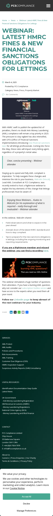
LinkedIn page (21, 299)
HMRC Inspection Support (13, 365)
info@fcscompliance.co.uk (15, 448)
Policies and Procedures (12, 351)
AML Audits (6, 347)
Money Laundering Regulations (16, 407)
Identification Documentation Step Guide (19, 388)
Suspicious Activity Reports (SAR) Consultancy (21, 368)
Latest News (7, 391)
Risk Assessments (10, 354)
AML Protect (7, 344)
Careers (5, 458)
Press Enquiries (17, 458)
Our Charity (31, 458)
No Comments (12, 94)
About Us (6, 455)
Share (4, 312)
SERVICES (6, 338)
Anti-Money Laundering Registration (18, 401)
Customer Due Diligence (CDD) (15, 361)
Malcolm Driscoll (42, 179)
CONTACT (6, 427)
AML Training (7, 357)
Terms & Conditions (10, 461)
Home (4, 20)
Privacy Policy (26, 461)
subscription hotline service (34, 288)
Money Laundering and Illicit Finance (18, 413)
